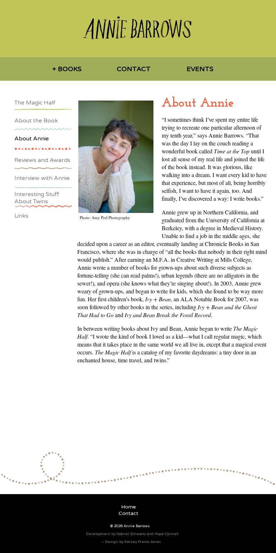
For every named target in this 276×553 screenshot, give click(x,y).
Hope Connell (167, 534)
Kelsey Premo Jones (142, 542)
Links (21, 215)
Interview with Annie (42, 178)
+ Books (67, 69)
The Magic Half (34, 102)
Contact (134, 69)
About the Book (36, 120)
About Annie (31, 138)
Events (200, 69)
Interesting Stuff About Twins (36, 198)
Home (128, 507)
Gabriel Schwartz (131, 534)
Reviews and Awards (42, 160)
